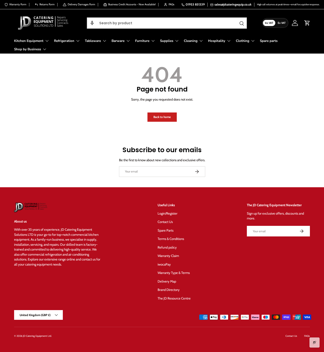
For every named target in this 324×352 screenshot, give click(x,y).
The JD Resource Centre (174, 298)
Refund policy (167, 247)
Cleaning (190, 41)
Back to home (162, 117)
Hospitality (216, 41)
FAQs (307, 335)
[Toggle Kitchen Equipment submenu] (47, 40)
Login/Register (167, 213)
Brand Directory (169, 290)
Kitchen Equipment (28, 41)
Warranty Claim (168, 256)
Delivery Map (167, 281)
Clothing (242, 41)
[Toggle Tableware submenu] (104, 40)
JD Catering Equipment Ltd (37, 335)
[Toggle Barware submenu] (128, 40)
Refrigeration (64, 41)
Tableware (93, 41)
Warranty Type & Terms (174, 273)
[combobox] (167, 23)
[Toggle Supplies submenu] (176, 40)
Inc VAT (269, 22)
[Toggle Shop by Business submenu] (44, 49)
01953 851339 (195, 4)
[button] (92, 23)
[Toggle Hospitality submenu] (228, 40)
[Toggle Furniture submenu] (153, 40)
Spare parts (268, 41)
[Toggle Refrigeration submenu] (77, 40)
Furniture (142, 41)
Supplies (166, 41)
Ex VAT (282, 22)
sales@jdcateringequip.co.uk (232, 4)
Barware (118, 41)
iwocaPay (164, 264)
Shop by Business (27, 49)
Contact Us (165, 222)
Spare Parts (165, 230)
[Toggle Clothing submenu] (252, 40)
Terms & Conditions (171, 239)
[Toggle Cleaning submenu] (201, 40)
